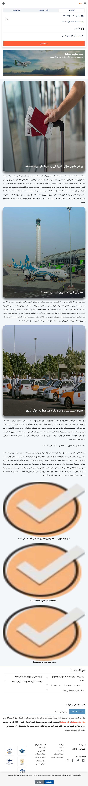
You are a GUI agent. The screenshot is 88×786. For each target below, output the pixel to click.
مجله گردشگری (58, 754)
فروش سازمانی (40, 761)
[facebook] (72, 761)
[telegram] (67, 761)
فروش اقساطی (40, 764)
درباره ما (60, 747)
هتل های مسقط (78, 722)
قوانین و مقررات (40, 757)
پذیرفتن (49, 782)
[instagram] (83, 761)
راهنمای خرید (41, 751)
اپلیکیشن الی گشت (57, 757)
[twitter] (78, 761)
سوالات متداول (40, 754)
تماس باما (60, 751)
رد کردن (39, 782)
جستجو (44, 43)
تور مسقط (64, 722)
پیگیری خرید (41, 747)
